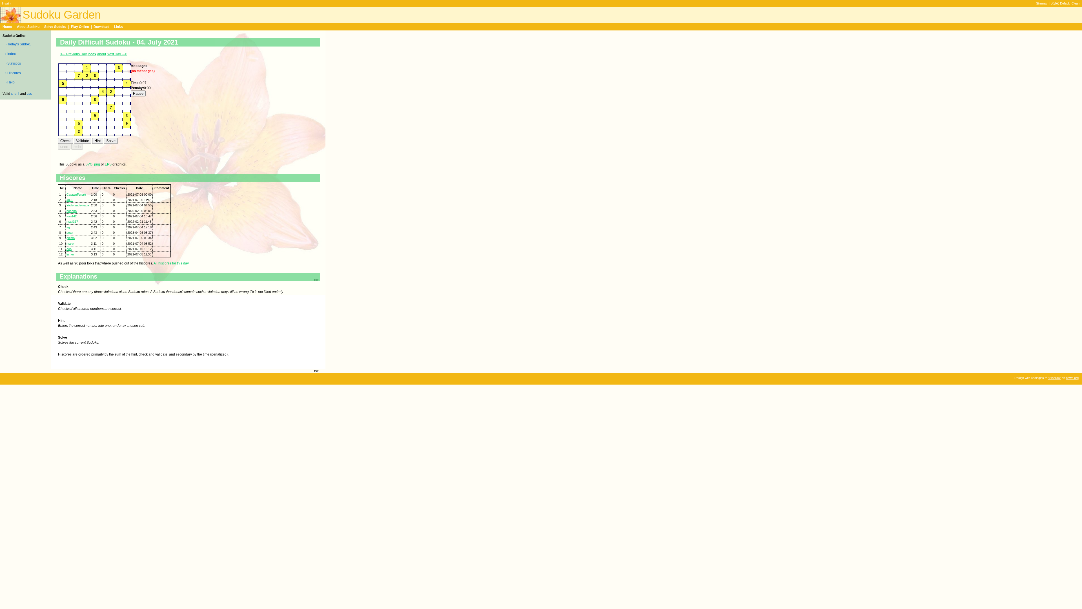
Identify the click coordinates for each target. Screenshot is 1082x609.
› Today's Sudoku (18, 44)
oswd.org (1072, 377)
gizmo (70, 238)
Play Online (80, 27)
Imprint (6, 3)
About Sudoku (28, 27)
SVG (88, 164)
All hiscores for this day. (171, 263)
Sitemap (1041, 3)
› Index (10, 54)
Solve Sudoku (55, 27)
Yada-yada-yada (77, 205)
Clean (1075, 3)
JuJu (69, 200)
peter (70, 232)
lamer (70, 254)
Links (118, 27)
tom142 (71, 216)
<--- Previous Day (73, 54)
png (97, 164)
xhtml (15, 94)
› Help (10, 82)
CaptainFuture (76, 194)
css (29, 94)
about (101, 54)
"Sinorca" (1054, 377)
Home (7, 27)
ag (68, 227)
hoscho (71, 211)
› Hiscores (13, 73)
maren (70, 243)
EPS (108, 164)
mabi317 (72, 221)
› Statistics (13, 63)
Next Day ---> (117, 54)
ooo (69, 249)
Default (1065, 3)
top (316, 370)
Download (101, 27)
